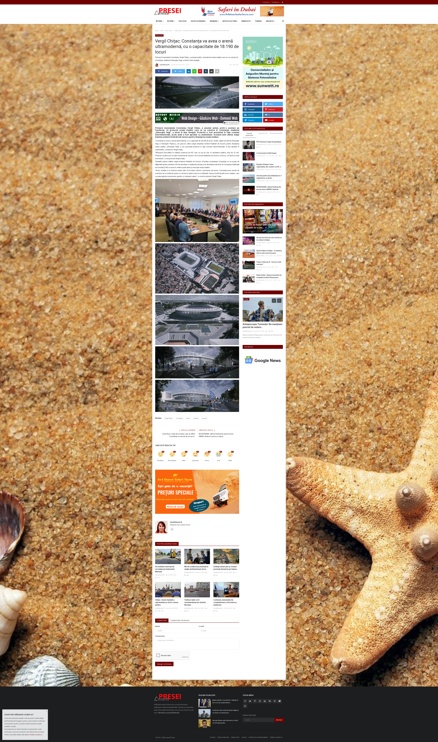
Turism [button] (258, 21)
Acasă (157, 30)
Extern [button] (170, 21)
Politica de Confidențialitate (258, 737)
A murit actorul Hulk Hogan (266, 153)
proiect (204, 418)
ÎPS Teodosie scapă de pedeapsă (268, 142)
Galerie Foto (235, 737)
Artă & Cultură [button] (229, 21)
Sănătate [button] (245, 21)
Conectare (265, 2)
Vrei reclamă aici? (232, 123)
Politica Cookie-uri (276, 737)
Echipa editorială (223, 737)
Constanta (179, 418)
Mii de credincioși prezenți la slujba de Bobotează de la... (196, 568)
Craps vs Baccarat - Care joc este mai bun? (268, 263)
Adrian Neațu (248, 231)
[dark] (283, 2)
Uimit (230, 460)
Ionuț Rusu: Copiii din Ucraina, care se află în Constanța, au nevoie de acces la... (178, 435)
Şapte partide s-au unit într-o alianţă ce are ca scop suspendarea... (225, 701)
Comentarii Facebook (179, 620)
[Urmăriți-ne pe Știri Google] (263, 360)
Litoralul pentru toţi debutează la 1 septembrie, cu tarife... (269, 177)
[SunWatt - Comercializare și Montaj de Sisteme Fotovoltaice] (263, 63)
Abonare (279, 720)
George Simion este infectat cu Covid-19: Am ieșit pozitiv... (225, 722)
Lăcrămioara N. (165, 65)
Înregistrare (275, 2)
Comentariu (160, 636)
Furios (207, 460)
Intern (162, 30)
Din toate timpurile (276, 133)
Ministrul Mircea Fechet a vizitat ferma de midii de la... (262, 326)
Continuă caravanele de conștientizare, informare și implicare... (225, 602)
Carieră (244, 737)
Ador (183, 460)
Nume (157, 626)
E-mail (201, 626)
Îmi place (161, 460)
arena (188, 418)
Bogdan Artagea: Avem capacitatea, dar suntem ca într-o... (269, 165)
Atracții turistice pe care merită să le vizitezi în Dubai (269, 239)
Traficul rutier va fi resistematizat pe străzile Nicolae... (195, 602)
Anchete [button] (269, 21)
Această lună (262, 133)
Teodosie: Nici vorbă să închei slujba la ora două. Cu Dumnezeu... (225, 711)
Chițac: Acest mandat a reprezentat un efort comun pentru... (166, 602)
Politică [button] (182, 21)
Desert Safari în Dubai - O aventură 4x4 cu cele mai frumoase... (269, 252)
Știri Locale (169, 30)
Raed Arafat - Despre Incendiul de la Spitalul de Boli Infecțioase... (269, 276)
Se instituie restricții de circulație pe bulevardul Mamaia (165, 569)
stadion (196, 418)
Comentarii (162, 620)
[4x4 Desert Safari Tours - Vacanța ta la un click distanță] (242, 11)
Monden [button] (214, 21)
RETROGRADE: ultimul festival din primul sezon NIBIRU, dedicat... (268, 188)
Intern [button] (159, 21)
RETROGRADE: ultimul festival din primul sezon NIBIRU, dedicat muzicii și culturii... (216, 435)
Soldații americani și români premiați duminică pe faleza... (225, 568)
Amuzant (195, 460)
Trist (218, 460)
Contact (212, 737)
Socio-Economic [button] (198, 21)
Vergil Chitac (169, 418)
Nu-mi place (172, 460)
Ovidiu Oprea (260, 169)
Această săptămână (249, 134)
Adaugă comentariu (164, 664)
